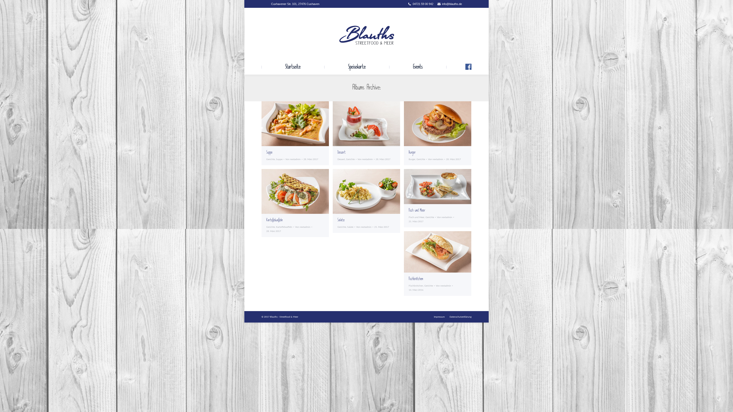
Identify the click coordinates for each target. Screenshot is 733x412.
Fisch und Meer (417, 210)
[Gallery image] (295, 123)
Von (293, 159)
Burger (412, 152)
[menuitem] (293, 67)
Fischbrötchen (416, 278)
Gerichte (270, 159)
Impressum (439, 317)
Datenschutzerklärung (460, 317)
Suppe (269, 152)
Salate (341, 220)
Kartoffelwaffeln (274, 220)
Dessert (341, 152)
